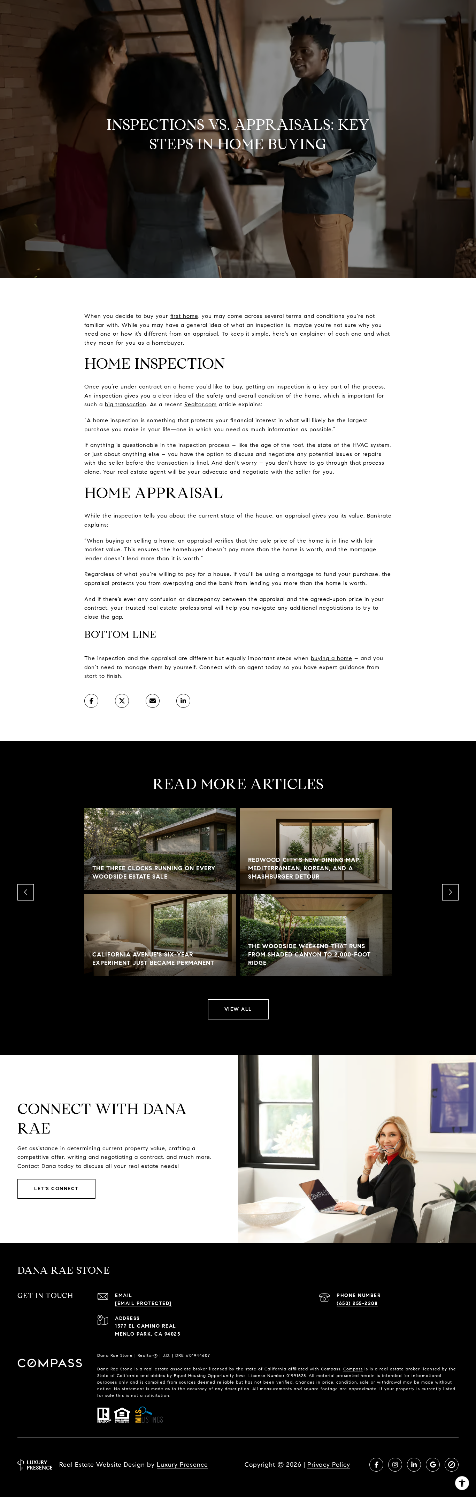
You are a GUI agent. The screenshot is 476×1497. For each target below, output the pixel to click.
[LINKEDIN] (414, 1465)
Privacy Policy (328, 1464)
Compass (353, 1368)
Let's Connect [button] (56, 1189)
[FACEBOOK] (376, 1465)
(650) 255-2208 (357, 1303)
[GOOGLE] (433, 1465)
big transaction (125, 404)
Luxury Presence (182, 1464)
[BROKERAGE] (452, 1465)
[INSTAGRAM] (395, 1465)
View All (238, 1009)
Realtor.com (200, 404)
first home (184, 316)
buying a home (331, 658)
